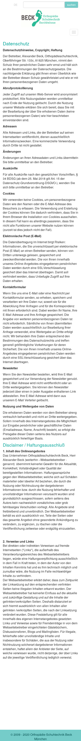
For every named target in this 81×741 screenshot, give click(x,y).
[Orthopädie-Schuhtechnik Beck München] (40, 18)
